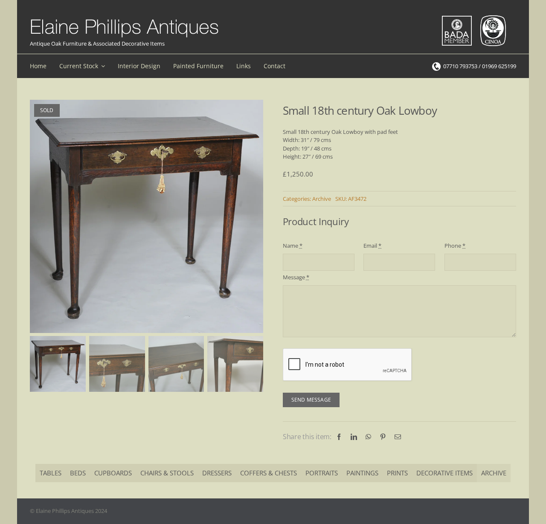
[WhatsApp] (368, 436)
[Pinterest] (382, 436)
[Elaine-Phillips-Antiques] (124, 19)
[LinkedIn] (353, 436)
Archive (321, 199)
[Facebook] (338, 436)
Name (292, 245)
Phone (454, 245)
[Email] (397, 436)
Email (372, 245)
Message (296, 277)
